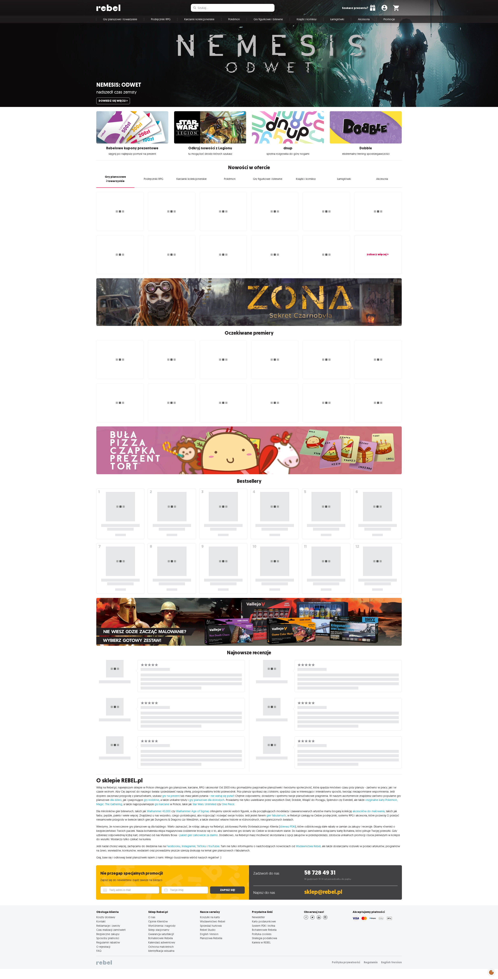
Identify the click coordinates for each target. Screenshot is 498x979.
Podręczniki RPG (160, 19)
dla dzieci (116, 800)
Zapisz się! (227, 890)
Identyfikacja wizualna (161, 951)
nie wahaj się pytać (222, 796)
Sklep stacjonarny (158, 930)
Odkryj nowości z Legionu (210, 148)
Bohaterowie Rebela (160, 938)
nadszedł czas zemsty (116, 92)
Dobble (365, 148)
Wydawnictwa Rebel (308, 846)
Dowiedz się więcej (112, 101)
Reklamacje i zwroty (108, 925)
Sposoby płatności (107, 938)
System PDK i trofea (263, 925)
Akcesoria (364, 19)
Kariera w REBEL (261, 942)
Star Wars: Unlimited (204, 804)
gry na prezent (171, 796)
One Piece (228, 804)
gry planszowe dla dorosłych (206, 800)
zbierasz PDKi (287, 826)
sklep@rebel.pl (323, 892)
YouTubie (213, 846)
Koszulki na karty (210, 917)
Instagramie (189, 846)
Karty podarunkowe (264, 921)
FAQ (98, 951)
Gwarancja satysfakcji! (161, 934)
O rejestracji (103, 946)
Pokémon (234, 19)
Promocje (389, 19)
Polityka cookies (261, 934)
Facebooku (173, 846)
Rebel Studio (208, 930)
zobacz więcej (377, 254)
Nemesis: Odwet (118, 85)
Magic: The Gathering (109, 804)
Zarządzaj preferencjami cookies (491, 971)
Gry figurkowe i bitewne (268, 19)
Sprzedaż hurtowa (211, 925)
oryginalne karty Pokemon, (381, 800)
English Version (209, 934)
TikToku (201, 846)
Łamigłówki (337, 19)
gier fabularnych (276, 815)
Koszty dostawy (105, 917)
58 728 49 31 (320, 873)
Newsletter (258, 917)
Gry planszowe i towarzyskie (120, 19)
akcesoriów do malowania (369, 811)
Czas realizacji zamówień (111, 930)
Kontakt (100, 921)
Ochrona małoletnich (161, 946)
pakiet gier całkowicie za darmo (198, 835)
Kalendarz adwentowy (161, 942)
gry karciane (162, 804)
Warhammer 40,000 (159, 811)
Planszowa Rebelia (211, 938)
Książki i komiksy (307, 19)
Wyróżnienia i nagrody (161, 925)
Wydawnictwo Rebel (212, 921)
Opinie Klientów (158, 921)
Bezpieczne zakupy (107, 934)
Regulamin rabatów (108, 942)
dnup (287, 148)
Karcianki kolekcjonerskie (199, 19)
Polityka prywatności (346, 962)
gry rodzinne (151, 800)
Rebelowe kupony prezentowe (132, 148)
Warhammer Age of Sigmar (192, 811)
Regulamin (371, 962)
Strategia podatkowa (264, 938)
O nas (151, 917)
